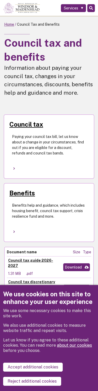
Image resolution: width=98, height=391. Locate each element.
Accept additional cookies (33, 367)
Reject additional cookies (32, 381)
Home (9, 24)
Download (73, 267)
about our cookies (74, 345)
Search (91, 8)
